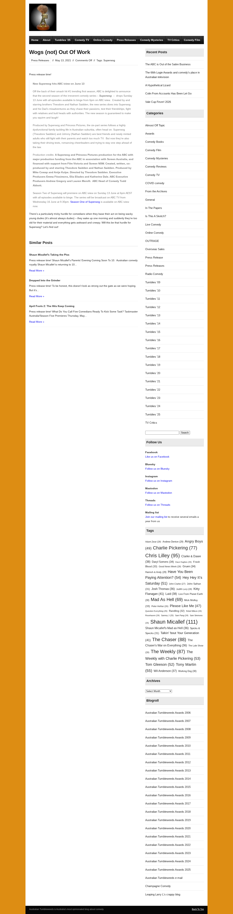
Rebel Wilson (194, 611)
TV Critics (173, 39)
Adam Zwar (153, 541)
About (46, 39)
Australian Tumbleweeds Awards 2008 (168, 729)
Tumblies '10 (152, 290)
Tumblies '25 (152, 414)
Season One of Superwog (85, 201)
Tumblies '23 (152, 397)
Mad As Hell (167, 599)
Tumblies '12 (152, 307)
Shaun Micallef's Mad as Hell (167, 628)
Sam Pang (181, 615)
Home (34, 39)
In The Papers (153, 207)
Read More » (36, 270)
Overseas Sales (155, 249)
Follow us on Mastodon (158, 492)
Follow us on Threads (157, 504)
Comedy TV (82, 39)
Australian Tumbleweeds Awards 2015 (168, 786)
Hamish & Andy (155, 572)
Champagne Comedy (158, 886)
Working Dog (187, 671)
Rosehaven (152, 615)
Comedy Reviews (156, 166)
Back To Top (198, 909)
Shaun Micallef (174, 622)
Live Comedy (153, 224)
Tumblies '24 (152, 406)
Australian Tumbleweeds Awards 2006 (168, 712)
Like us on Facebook (157, 456)
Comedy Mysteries (151, 39)
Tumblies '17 (152, 348)
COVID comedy (154, 183)
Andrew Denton (173, 541)
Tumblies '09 (152, 282)
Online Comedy (102, 39)
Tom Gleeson (159, 664)
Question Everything (156, 611)
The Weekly (168, 651)
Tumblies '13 (152, 315)
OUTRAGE (152, 240)
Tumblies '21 (152, 381)
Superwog (109, 60)
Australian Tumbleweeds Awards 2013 (168, 770)
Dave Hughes (183, 562)
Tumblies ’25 (62, 39)
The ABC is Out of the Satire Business (168, 64)
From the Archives (156, 191)
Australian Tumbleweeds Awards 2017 (168, 803)
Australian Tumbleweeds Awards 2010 (168, 745)
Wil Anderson (165, 670)
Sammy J (167, 615)
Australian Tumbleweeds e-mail (163, 877)
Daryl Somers (163, 561)
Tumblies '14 (152, 323)
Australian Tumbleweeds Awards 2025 (168, 869)
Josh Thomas (163, 588)
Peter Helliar (159, 606)
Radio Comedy (154, 273)
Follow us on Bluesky (157, 468)
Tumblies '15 (152, 331)
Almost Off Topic (155, 125)
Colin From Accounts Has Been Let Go (168, 93)
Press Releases (126, 39)
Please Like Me (185, 606)
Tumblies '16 (152, 340)
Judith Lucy (184, 589)
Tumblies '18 (152, 356)
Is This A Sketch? (155, 216)
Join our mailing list (156, 516)
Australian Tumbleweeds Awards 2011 (167, 753)
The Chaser (169, 639)
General (150, 199)
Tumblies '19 (152, 364)
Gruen (189, 566)
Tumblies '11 (152, 298)
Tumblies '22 (152, 389)
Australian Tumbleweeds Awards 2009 (168, 737)
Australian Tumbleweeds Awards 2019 (168, 820)
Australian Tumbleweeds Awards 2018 (168, 811)
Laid (171, 593)
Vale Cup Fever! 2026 (158, 101)
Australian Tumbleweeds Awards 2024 (168, 861)
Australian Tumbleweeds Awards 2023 (168, 853)
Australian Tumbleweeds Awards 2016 (168, 795)
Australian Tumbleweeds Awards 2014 (168, 778)
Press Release (154, 257)
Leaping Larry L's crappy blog (162, 894)
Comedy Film (192, 39)
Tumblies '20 (152, 373)
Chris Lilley (162, 555)
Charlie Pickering (175, 547)
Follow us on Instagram (158, 480)
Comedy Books (154, 141)
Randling (177, 610)
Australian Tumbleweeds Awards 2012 (168, 762)
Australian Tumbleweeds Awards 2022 (168, 844)
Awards (149, 133)
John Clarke (177, 584)
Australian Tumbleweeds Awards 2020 (168, 828)
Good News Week (170, 566)
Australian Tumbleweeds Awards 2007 (168, 720)
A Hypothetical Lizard (157, 85)
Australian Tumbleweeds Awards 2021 (168, 836)
